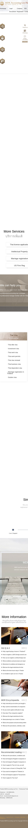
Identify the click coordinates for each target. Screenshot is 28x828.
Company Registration (20, 9)
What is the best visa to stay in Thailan (13, 670)
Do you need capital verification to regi (13, 710)
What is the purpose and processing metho (14, 722)
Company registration (20, 817)
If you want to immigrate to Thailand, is (13, 771)
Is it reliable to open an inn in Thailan (12, 673)
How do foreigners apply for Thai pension (13, 774)
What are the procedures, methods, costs (13, 725)
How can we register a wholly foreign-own (14, 657)
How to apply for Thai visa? (10, 778)
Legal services (9, 817)
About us (2, 817)
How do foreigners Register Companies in (14, 758)
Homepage (3, 8)
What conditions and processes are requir (14, 661)
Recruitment (12, 11)
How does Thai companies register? (12, 713)
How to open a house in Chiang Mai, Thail (14, 768)
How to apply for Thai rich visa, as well (13, 765)
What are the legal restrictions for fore (12, 667)
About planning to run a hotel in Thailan (13, 719)
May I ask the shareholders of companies (13, 706)
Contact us (2, 818)
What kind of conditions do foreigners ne (13, 664)
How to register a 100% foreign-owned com (14, 654)
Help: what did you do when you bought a (14, 703)
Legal (10, 8)
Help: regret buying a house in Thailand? (13, 651)
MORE (23, 648)
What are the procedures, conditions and (13, 755)
